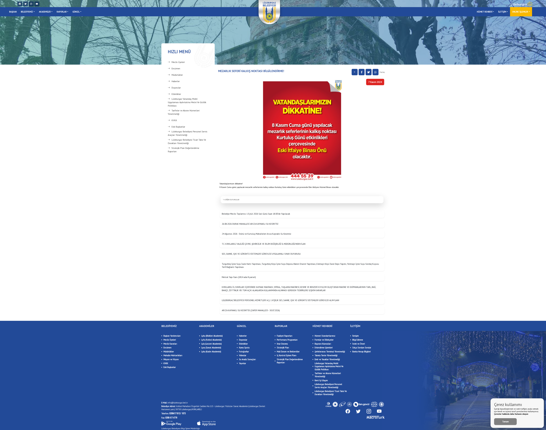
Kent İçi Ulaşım (321, 380)
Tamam (505, 421)
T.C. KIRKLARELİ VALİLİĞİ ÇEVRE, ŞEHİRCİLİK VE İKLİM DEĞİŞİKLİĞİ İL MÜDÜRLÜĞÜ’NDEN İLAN (263, 244)
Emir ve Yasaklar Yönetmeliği (327, 359)
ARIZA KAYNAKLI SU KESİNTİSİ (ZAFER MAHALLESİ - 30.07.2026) (251, 310)
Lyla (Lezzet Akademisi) (211, 343)
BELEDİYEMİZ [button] (27, 11)
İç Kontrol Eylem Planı (286, 355)
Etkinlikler (176, 94)
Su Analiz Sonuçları (247, 359)
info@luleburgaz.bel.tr (174, 402)
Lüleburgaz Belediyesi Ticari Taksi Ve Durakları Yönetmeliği (187, 141)
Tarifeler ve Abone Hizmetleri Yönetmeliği (183, 112)
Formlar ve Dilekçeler (324, 339)
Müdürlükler (177, 74)
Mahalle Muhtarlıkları (173, 355)
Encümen (175, 68)
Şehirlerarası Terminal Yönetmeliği (330, 351)
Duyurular (176, 87)
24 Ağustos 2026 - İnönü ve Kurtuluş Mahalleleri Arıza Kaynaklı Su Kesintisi (256, 233)
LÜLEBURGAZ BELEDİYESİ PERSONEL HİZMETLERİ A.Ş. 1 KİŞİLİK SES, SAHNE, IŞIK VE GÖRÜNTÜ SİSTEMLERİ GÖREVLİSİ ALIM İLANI (280, 300)
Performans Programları (287, 339)
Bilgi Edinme (357, 339)
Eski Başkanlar (178, 126)
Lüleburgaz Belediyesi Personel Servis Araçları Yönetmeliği (187, 133)
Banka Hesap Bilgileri (361, 351)
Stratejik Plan (283, 347)
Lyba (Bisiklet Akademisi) (212, 335)
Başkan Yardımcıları (172, 335)
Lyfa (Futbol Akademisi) (211, 339)
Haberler (175, 81)
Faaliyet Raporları (284, 335)
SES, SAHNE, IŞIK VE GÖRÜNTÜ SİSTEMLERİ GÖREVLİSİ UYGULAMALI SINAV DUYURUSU (261, 253)
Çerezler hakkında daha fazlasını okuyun (511, 414)
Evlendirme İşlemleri (324, 347)
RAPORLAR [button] (62, 11)
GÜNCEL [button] (76, 11)
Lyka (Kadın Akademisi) (211, 351)
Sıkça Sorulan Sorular (361, 347)
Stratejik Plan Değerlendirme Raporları (183, 150)
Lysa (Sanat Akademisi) (211, 347)
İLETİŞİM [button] (502, 11)
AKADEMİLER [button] (45, 11)
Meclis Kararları (170, 343)
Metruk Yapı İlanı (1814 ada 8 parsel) (239, 277)
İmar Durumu (282, 343)
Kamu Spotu (244, 347)
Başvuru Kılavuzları (323, 343)
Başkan (13, 11)
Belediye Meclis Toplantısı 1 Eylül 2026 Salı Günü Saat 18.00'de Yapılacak (256, 213)
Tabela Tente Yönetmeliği (326, 355)
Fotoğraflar (244, 351)
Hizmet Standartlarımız (325, 335)
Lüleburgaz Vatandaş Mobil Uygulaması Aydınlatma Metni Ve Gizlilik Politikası (187, 102)
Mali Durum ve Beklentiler (288, 351)
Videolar (242, 355)
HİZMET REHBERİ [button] (484, 11)
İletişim (355, 335)
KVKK (174, 120)
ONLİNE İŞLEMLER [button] (520, 11)
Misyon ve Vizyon (171, 359)
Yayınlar (242, 363)
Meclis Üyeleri (178, 62)
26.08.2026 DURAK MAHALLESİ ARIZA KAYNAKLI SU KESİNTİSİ (250, 224)
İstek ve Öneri (358, 343)
